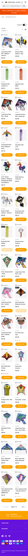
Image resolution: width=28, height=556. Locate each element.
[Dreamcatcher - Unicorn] (21, 231)
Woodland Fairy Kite (6, 429)
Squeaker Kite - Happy (5, 242)
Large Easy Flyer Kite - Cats (20, 272)
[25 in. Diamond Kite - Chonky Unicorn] (21, 479)
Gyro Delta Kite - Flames (6, 367)
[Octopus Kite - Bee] (7, 390)
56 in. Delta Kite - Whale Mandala (20, 459)
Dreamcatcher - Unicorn (19, 242)
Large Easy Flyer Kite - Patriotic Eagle (6, 334)
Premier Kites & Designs (10, 550)
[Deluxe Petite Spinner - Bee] (21, 42)
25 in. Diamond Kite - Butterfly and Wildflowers (7, 490)
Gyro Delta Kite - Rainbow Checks (20, 303)
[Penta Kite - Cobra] (21, 390)
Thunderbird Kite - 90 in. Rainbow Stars (6, 146)
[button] (25, 2)
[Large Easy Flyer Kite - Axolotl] (7, 292)
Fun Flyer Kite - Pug (19, 333)
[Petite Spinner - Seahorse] (21, 167)
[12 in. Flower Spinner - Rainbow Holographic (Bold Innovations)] (7, 167)
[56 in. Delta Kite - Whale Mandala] (21, 449)
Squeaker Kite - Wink (19, 85)
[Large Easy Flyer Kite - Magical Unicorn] (7, 42)
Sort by (3, 28)
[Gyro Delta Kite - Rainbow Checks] (21, 292)
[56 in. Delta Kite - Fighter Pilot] (7, 448)
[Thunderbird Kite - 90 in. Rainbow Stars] (7, 135)
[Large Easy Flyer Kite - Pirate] (7, 104)
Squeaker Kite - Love (19, 145)
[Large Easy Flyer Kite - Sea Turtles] (21, 418)
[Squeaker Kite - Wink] (21, 74)
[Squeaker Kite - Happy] (7, 231)
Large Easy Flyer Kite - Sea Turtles (20, 429)
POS (17, 550)
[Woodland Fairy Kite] (7, 418)
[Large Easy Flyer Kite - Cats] (21, 262)
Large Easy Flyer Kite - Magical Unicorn (6, 53)
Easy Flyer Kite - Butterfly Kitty (20, 212)
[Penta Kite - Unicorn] (21, 356)
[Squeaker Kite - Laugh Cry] (7, 74)
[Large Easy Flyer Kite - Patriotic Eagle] (7, 323)
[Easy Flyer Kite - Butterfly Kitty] (21, 201)
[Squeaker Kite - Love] (21, 135)
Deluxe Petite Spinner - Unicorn (6, 212)
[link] (6, 507)
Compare (19, 24)
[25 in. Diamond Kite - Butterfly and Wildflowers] (7, 479)
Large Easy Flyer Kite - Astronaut (20, 115)
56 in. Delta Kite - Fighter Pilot (6, 459)
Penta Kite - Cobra (20, 399)
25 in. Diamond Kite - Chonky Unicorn (21, 490)
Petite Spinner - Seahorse (19, 178)
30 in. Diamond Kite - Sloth (7, 272)
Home (3, 17)
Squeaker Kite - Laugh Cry (5, 84)
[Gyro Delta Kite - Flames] (7, 356)
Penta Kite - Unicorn (18, 367)
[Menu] (2, 2)
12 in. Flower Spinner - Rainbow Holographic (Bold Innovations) (6, 179)
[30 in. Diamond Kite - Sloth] (7, 262)
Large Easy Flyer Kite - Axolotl (6, 303)
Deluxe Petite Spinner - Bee (19, 52)
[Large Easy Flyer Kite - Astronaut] (21, 104)
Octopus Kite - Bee (6, 399)
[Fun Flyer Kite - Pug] (21, 323)
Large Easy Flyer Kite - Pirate (6, 115)
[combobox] (14, 6)
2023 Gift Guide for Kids (11, 17)
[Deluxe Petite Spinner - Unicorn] (7, 201)
